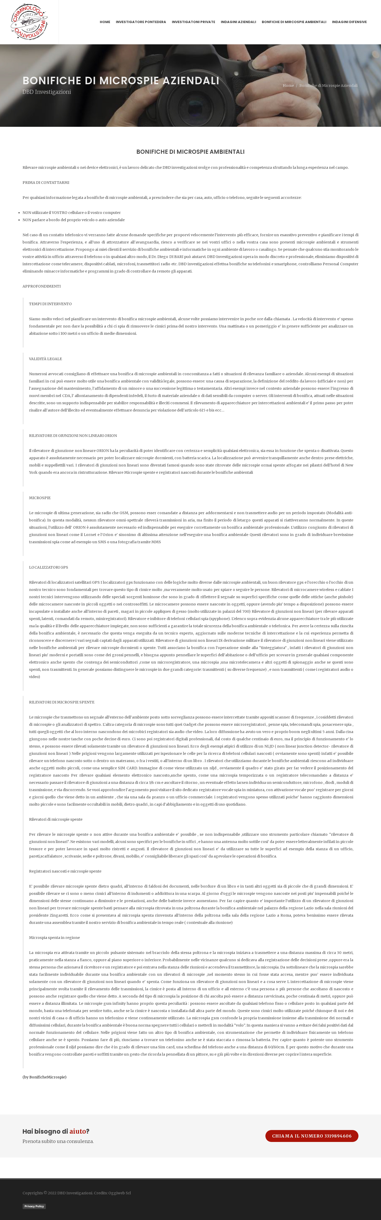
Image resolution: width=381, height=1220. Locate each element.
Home (288, 85)
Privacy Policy (34, 1206)
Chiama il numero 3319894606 (312, 1136)
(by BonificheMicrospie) (45, 1077)
